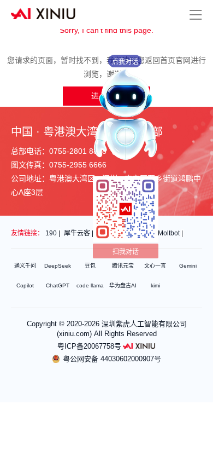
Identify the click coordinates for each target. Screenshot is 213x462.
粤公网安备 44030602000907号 (112, 359)
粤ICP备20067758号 (89, 346)
